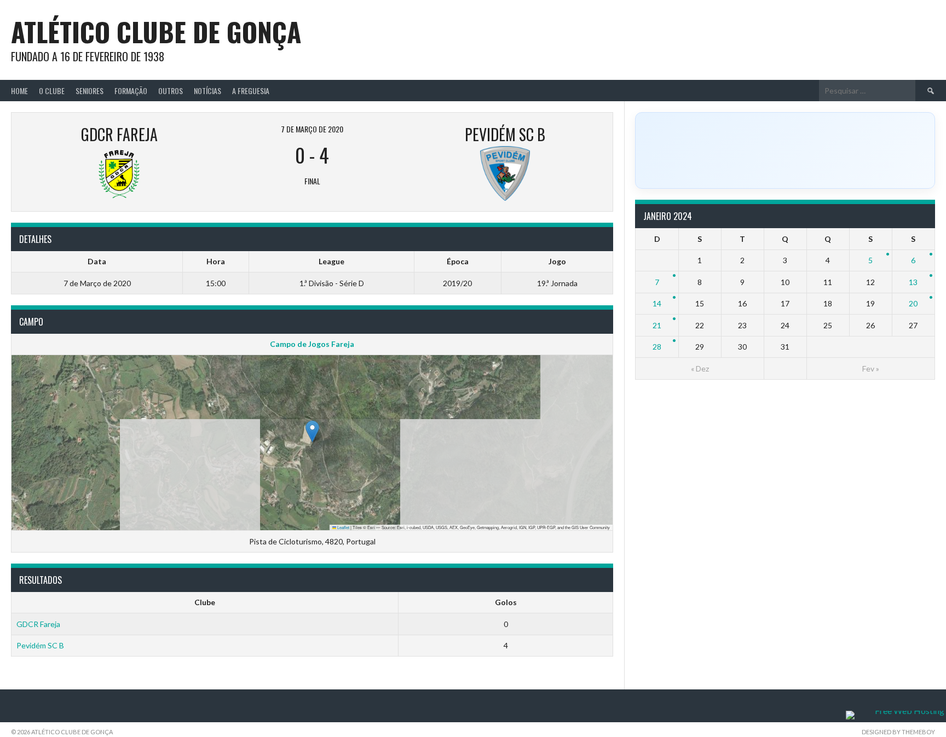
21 (657, 325)
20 (913, 303)
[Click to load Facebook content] (785, 150)
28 (657, 346)
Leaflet (342, 527)
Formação (130, 90)
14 (657, 303)
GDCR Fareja (38, 624)
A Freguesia (250, 90)
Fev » (870, 368)
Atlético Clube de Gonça (156, 31)
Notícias (207, 90)
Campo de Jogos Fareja (312, 344)
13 (913, 282)
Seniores (89, 90)
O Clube (52, 90)
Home (19, 90)
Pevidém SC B (40, 645)
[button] (312, 431)
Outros (170, 90)
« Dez (700, 368)
